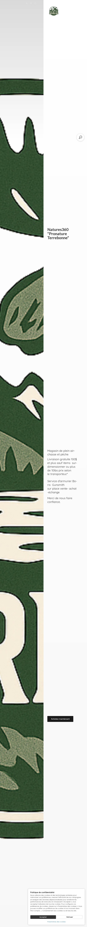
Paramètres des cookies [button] (56, 922)
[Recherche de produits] (80, 137)
